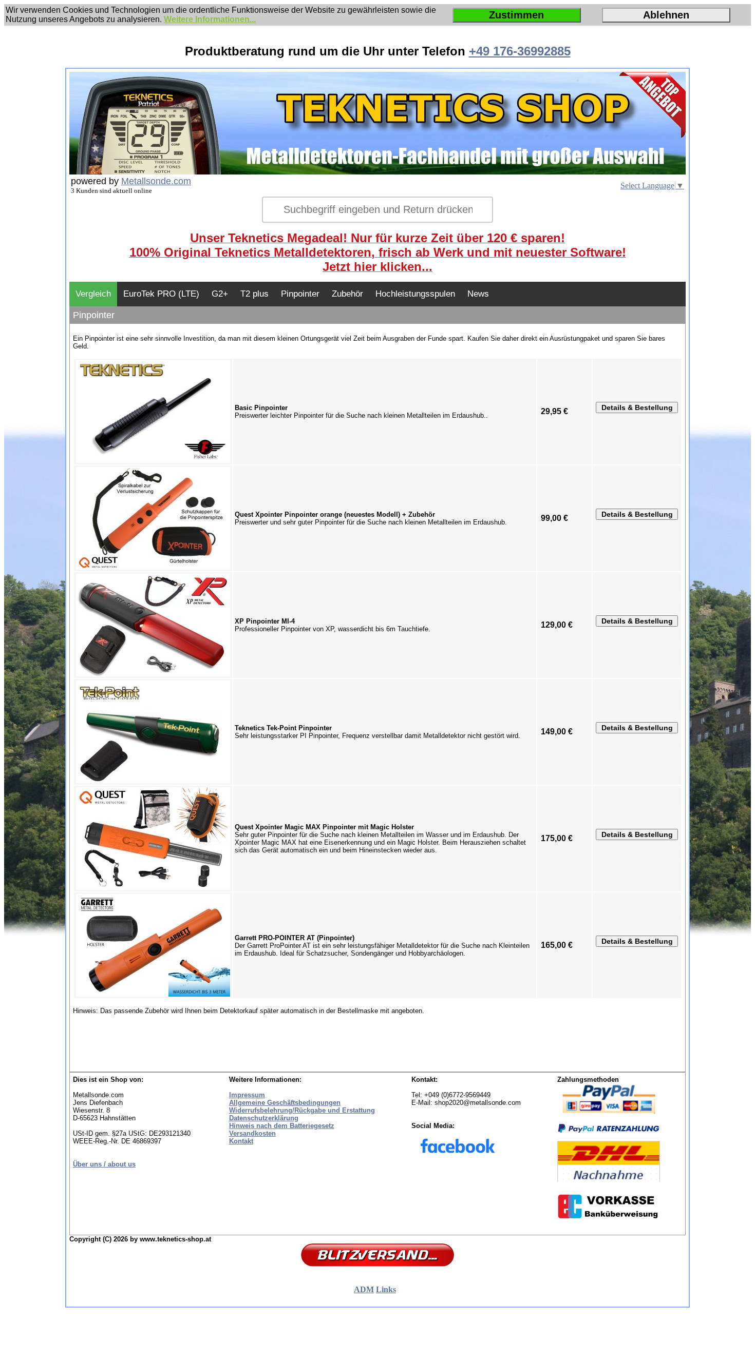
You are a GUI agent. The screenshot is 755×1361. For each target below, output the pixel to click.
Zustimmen (516, 15)
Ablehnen (666, 15)
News (478, 294)
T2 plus (254, 294)
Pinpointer (300, 294)
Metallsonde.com (156, 181)
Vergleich (93, 294)
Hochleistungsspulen (415, 294)
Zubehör (347, 294)
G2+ (220, 294)
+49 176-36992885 (520, 51)
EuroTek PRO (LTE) (161, 294)
